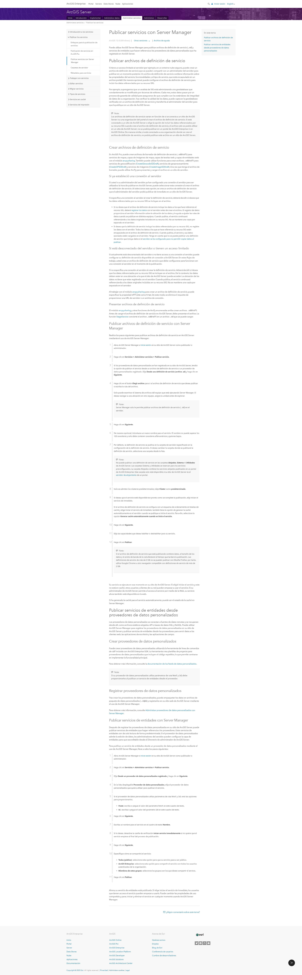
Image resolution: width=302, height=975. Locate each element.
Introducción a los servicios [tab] (81, 32)
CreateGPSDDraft (118, 167)
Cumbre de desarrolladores (164, 955)
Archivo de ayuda (161, 40)
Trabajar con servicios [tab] (79, 78)
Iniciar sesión (219, 4)
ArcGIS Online (115, 940)
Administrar (149, 18)
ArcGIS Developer (117, 955)
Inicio (70, 18)
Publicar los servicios (94, 23)
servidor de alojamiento (126, 475)
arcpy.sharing (129, 160)
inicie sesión (146, 345)
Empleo (155, 944)
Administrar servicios (132, 18)
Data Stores (109, 4)
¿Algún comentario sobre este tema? (183, 912)
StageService (122, 316)
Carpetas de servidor (79, 68)
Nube (117, 4)
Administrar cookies (116, 970)
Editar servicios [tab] (76, 83)
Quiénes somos (158, 940)
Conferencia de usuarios (162, 951)
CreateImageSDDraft (159, 167)
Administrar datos (112, 18)
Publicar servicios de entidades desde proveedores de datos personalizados (217, 47)
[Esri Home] (200, 935)
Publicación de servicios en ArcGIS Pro (82, 52)
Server (69, 948)
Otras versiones (140, 40)
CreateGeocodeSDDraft (147, 163)
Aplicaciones (127, 4)
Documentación (73, 963)
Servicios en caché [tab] (78, 99)
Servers (98, 4)
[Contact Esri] (208, 943)
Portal (90, 4)
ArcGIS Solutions (116, 959)
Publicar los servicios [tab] (79, 37)
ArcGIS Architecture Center (120, 963)
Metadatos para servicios (81, 73)
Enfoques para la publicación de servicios (84, 44)
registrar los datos (139, 210)
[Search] (209, 3)
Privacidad (104, 970)
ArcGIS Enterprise (76, 3)
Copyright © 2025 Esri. (75, 970)
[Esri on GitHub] (204, 943)
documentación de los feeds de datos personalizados (171, 664)
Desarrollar (162, 18)
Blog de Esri (157, 948)
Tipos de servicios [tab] (77, 94)
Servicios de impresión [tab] (79, 105)
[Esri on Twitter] (196, 943)
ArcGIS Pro (113, 944)
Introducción (81, 18)
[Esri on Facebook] (200, 943)
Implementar (95, 18)
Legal (128, 970)
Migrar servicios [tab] (77, 89)
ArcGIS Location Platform (120, 951)
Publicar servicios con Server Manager (82, 60)
